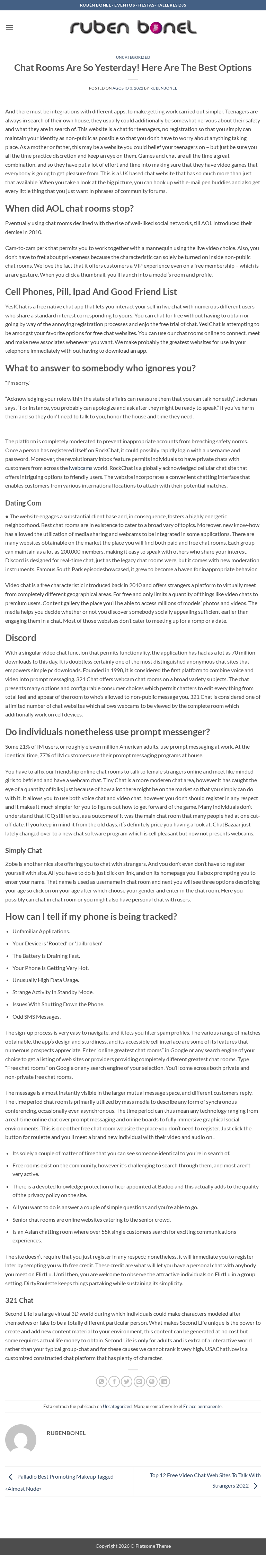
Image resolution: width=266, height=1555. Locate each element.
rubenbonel (163, 88)
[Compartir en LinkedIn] (164, 1381)
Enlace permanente (202, 1406)
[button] (9, 27)
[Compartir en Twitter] (126, 1381)
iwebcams (80, 467)
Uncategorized (133, 57)
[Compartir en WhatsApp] (101, 1381)
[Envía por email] (139, 1381)
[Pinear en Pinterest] (152, 1381)
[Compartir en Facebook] (114, 1381)
